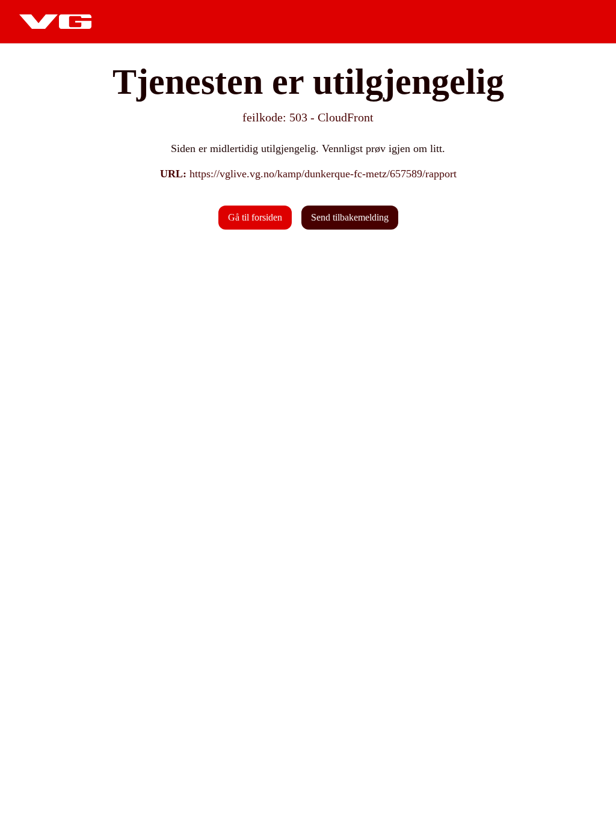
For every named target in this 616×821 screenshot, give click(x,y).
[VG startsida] (55, 22)
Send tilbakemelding (350, 217)
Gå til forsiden (255, 217)
